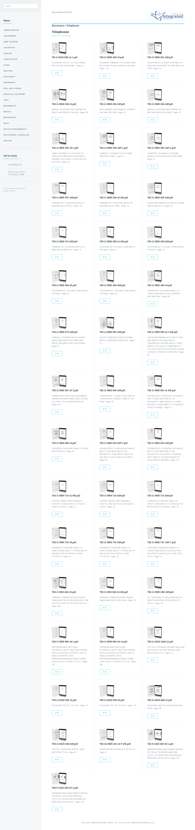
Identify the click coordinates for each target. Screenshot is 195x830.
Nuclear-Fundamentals (15, 129)
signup (152, 822)
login (116, 822)
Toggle (46, 6)
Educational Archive (62, 12)
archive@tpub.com (15, 164)
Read (57, 73)
